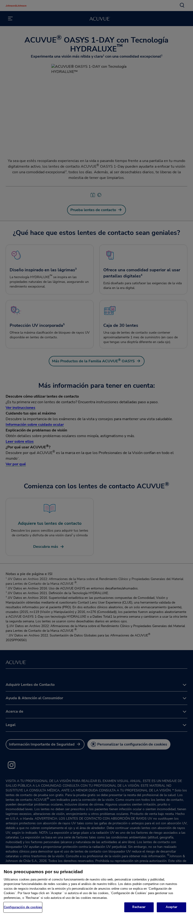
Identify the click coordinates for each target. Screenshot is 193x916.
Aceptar (171, 907)
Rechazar (138, 907)
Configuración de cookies (23, 907)
